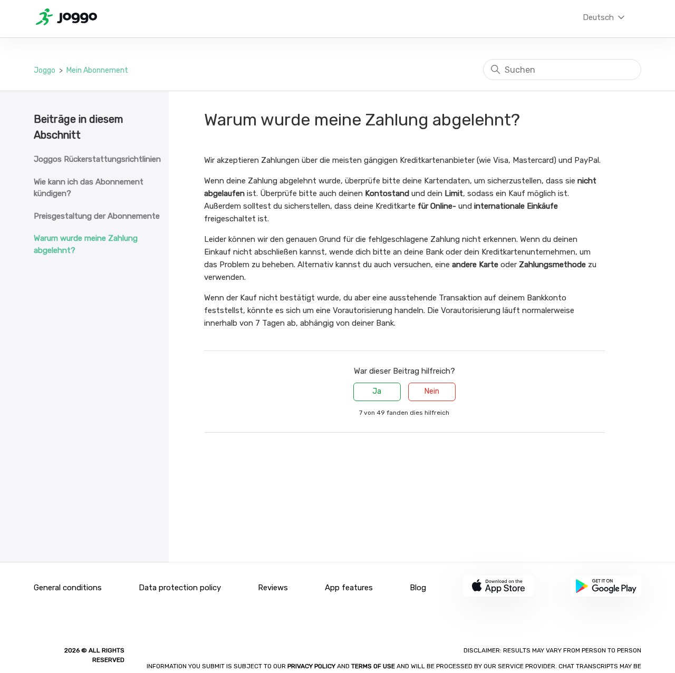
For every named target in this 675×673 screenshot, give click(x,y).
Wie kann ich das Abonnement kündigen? (88, 188)
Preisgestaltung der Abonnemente (97, 216)
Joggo (44, 70)
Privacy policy (312, 666)
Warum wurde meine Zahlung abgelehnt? (86, 244)
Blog (418, 587)
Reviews (273, 587)
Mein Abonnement (97, 70)
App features (349, 587)
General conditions (68, 587)
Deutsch (599, 17)
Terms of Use (373, 666)
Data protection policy (180, 587)
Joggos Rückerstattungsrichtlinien (97, 159)
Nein (432, 391)
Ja (376, 391)
